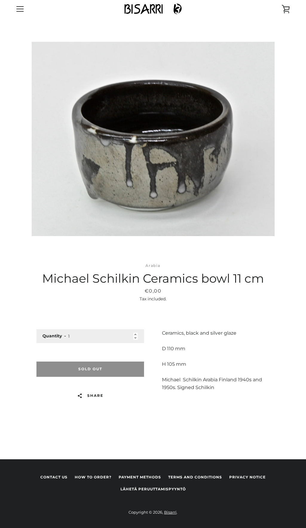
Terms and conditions (195, 477)
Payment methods (140, 477)
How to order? (93, 477)
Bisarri (170, 512)
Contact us (54, 477)
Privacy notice (247, 477)
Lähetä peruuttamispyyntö (153, 489)
